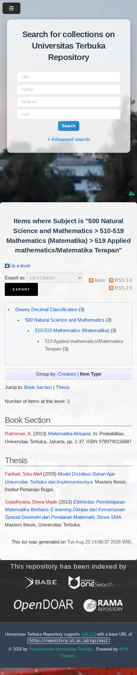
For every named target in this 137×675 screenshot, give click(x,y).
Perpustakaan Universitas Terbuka (61, 649)
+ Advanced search (68, 139)
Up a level (19, 265)
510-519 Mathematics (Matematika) (72, 330)
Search (69, 126)
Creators (67, 374)
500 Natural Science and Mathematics (65, 320)
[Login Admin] (132, 193)
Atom (99, 280)
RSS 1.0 (123, 280)
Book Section (38, 387)
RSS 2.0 (123, 288)
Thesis (63, 387)
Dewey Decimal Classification (46, 309)
